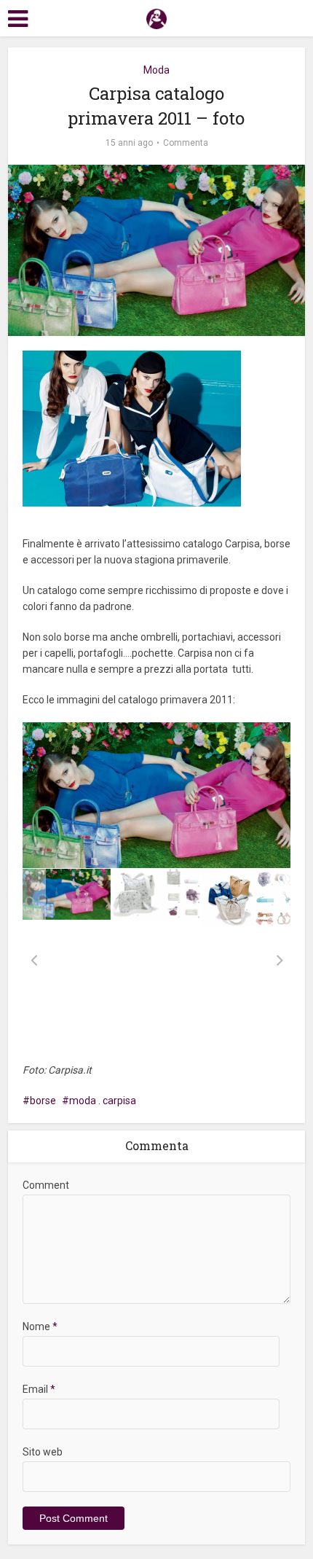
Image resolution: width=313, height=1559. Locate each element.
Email (39, 1389)
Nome (40, 1326)
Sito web (43, 1452)
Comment (46, 1185)
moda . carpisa (102, 1100)
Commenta (185, 143)
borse (43, 1100)
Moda (156, 70)
